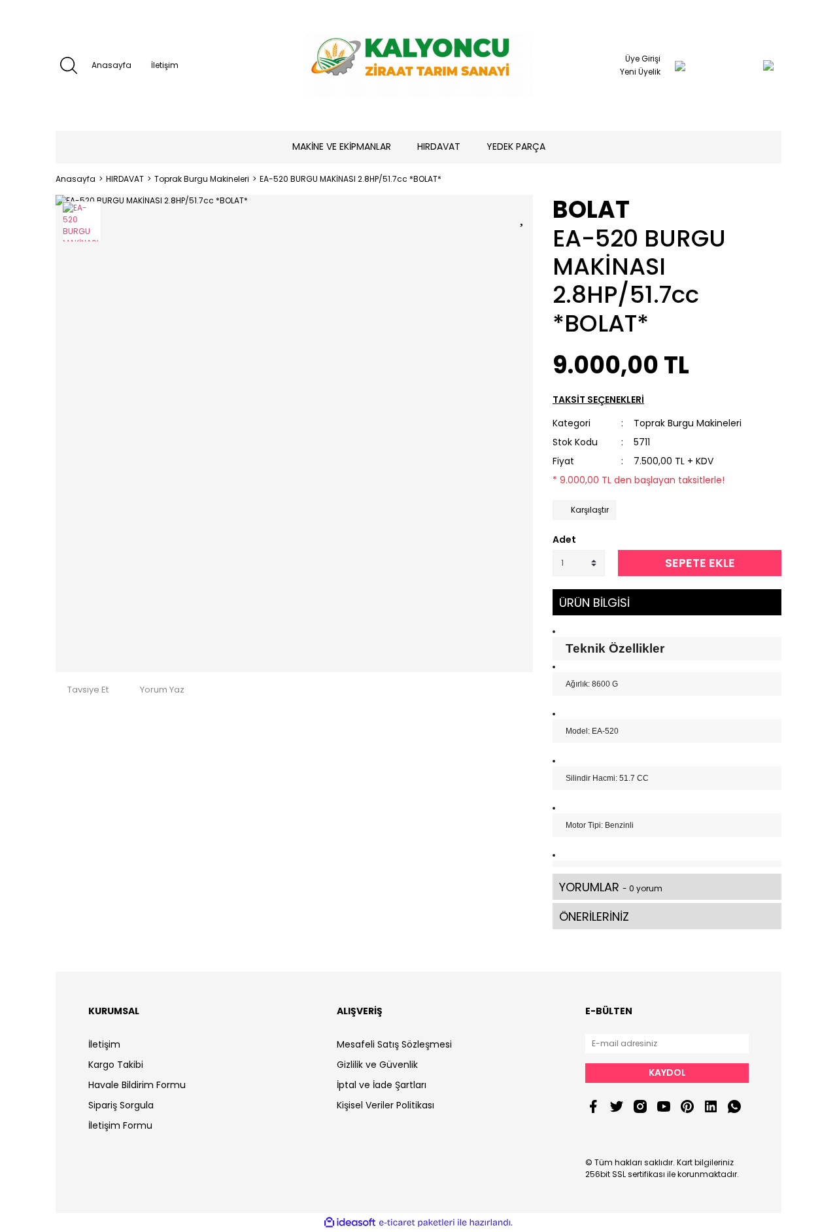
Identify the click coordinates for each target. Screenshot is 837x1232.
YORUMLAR (610, 887)
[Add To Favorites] (523, 216)
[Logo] (418, 65)
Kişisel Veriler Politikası (385, 1105)
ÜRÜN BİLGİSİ (594, 602)
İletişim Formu (120, 1125)
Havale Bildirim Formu (137, 1084)
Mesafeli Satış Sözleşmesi (394, 1044)
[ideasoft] (350, 1222)
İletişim (165, 65)
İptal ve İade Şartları (381, 1084)
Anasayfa (111, 65)
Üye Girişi (642, 58)
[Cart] (742, 65)
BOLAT (591, 209)
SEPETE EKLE (700, 563)
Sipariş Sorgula (121, 1105)
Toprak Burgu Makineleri (688, 423)
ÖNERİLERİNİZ (594, 916)
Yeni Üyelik (640, 71)
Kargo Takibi (115, 1064)
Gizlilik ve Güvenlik (377, 1064)
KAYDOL (667, 1072)
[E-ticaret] (417, 1223)
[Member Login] (680, 65)
